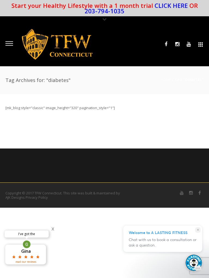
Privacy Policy (37, 197)
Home (166, 79)
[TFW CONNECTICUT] (57, 44)
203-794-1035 (104, 11)
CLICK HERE (171, 5)
